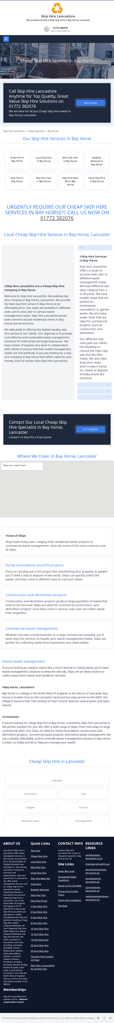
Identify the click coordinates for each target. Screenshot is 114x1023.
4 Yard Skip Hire (39, 912)
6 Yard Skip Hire (39, 917)
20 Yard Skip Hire (40, 945)
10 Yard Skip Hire (40, 928)
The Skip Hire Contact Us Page (42, 958)
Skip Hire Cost (38, 895)
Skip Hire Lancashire (58, 16)
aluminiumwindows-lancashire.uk (96, 871)
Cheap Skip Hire (39, 856)
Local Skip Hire (38, 861)
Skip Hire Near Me (40, 878)
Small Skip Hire (38, 873)
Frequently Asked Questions (67, 878)
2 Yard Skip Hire (39, 906)
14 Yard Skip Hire (40, 939)
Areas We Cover (66, 871)
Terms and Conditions (69, 900)
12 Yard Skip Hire (40, 934)
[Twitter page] (110, 1018)
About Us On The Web (69, 885)
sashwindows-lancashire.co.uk (94, 857)
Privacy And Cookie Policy (68, 893)
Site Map (62, 905)
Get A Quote (90, 102)
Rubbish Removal (40, 889)
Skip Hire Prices (39, 900)
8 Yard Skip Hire (39, 923)
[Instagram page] (104, 1018)
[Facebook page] (98, 1018)
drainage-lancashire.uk (98, 864)
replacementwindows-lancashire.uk (97, 898)
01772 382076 (57, 218)
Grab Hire (36, 884)
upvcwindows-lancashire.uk (93, 889)
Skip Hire (35, 850)
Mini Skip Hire (38, 867)
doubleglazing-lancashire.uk (93, 880)
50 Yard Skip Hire (40, 951)
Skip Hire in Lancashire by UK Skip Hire (43, 967)
